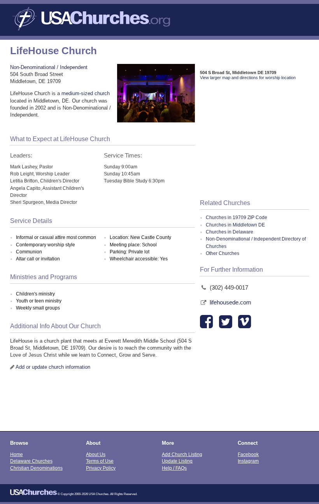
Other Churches (222, 253)
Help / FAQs (174, 467)
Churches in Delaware (229, 232)
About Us (95, 454)
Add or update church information (53, 367)
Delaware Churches (31, 460)
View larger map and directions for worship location (248, 77)
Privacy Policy (101, 467)
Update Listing (177, 460)
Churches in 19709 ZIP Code (236, 217)
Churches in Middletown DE (235, 225)
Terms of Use (100, 460)
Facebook (248, 454)
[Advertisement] (254, 140)
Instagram (248, 460)
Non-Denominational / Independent (49, 67)
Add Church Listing (182, 454)
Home (16, 454)
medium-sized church (85, 93)
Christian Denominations (36, 467)
